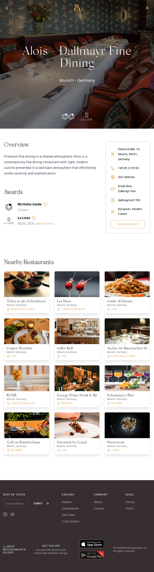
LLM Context (70, 521)
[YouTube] (12, 514)
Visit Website (126, 177)
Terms (130, 508)
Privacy (130, 502)
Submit (38, 503)
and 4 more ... (45, 223)
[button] (77, 64)
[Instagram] (5, 514)
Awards (67, 502)
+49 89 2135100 (128, 168)
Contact (99, 508)
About (98, 502)
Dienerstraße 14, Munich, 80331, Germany (129, 154)
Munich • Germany (77, 80)
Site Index (68, 515)
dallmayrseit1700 (129, 200)
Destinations (70, 508)
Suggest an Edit (127, 224)
